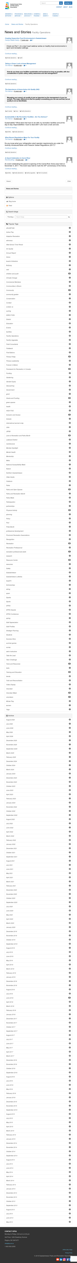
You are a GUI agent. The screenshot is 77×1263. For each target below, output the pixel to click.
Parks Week (38, 498)
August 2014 (38, 1160)
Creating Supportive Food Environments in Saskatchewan (25, 38)
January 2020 (38, 927)
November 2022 (38, 807)
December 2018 (38, 981)
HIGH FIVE (38, 411)
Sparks (38, 597)
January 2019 (38, 977)
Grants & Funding (55, 15)
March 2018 (38, 1006)
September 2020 (38, 902)
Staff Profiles (38, 626)
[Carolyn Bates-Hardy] (69, 40)
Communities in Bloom (38, 286)
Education (38, 323)
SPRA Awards (38, 610)
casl (38, 269)
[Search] (61, 3)
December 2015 (38, 1102)
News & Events (45, 15)
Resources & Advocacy (28, 15)
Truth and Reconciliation (38, 680)
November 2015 (38, 1106)
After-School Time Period (38, 245)
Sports (38, 601)
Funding (38, 373)
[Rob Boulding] (69, 160)
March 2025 (38, 753)
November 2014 (38, 1147)
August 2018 (38, 989)
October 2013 (38, 1201)
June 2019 (38, 956)
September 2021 (38, 857)
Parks (38, 485)
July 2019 (38, 952)
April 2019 (38, 965)
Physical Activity (38, 510)
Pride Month (38, 527)
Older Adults (38, 477)
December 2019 (38, 931)
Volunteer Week (38, 693)
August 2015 (38, 1114)
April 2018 (38, 1002)
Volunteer (38, 689)
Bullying (38, 265)
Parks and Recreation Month (38, 494)
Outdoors (38, 481)
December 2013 (38, 1193)
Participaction (38, 502)
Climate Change (38, 278)
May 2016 (38, 1089)
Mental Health (38, 452)
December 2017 (38, 1019)
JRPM (38, 431)
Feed (10, 205)
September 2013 (38, 1205)
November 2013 (38, 1197)
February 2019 (38, 973)
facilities (8, 131)
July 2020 (38, 906)
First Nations (38, 352)
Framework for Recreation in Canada (38, 369)
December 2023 (38, 778)
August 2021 (38, 861)
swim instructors (38, 651)
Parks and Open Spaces (38, 489)
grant (38, 394)
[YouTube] (57, 1259)
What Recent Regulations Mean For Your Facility (22, 137)
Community (38, 290)
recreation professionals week (38, 552)
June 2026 (38, 728)
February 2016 (38, 1093)
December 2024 (38, 761)
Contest (38, 303)
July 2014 (38, 1164)
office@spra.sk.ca (9, 1243)
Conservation (38, 298)
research (38, 556)
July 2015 (38, 1118)
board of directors (38, 261)
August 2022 (38, 819)
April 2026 (38, 736)
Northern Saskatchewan (38, 473)
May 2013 (38, 1222)
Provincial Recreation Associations (38, 535)
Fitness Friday (38, 357)
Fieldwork (38, 348)
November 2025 (38, 745)
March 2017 (38, 1056)
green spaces (38, 402)
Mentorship (38, 456)
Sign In (69, 3)
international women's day (38, 423)
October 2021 (38, 852)
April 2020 (38, 919)
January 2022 (38, 844)
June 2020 (38, 911)
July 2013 (38, 1214)
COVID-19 (38, 307)
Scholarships (38, 585)
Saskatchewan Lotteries (38, 577)
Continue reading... (11, 53)
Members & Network (8, 15)
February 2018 (38, 1010)
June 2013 (38, 1218)
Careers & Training (36, 15)
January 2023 (38, 803)
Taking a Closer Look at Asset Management (20, 63)
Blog (70, 7)
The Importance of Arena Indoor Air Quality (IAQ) (22, 89)
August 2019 (38, 948)
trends (38, 676)
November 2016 (38, 1064)
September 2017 (38, 1031)
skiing (38, 589)
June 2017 (38, 1043)
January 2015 (38, 1139)
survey (38, 647)
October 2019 (38, 940)
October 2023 (38, 786)
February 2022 (38, 840)
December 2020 (38, 890)
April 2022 (38, 832)
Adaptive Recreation (38, 236)
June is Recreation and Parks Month (38, 435)
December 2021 (38, 848)
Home (7, 24)
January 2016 (38, 1097)
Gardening (38, 377)
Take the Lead (38, 655)
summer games (38, 643)
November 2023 (38, 782)
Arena (16, 111)
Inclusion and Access (38, 415)
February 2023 (38, 798)
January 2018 (38, 1014)
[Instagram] (64, 1259)
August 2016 (38, 1077)
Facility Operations (11, 58)
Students (38, 635)
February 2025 (38, 757)
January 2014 (38, 1189)
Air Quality (9, 111)
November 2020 (38, 894)
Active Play (38, 232)
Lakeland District (38, 440)
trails (38, 668)
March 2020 (38, 923)
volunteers (38, 697)
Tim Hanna (8, 65)
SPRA (38, 606)
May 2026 (38, 732)
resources (38, 564)
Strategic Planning (38, 631)
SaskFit (38, 581)
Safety (38, 568)
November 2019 (38, 935)
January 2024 (38, 774)
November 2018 (38, 985)
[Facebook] (67, 1259)
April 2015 (38, 1126)
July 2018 (38, 994)
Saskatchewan (38, 572)
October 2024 (38, 765)
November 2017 (38, 1023)
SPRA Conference (38, 614)
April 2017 (38, 1052)
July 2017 (38, 1039)
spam (38, 593)
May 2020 (38, 915)
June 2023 (38, 790)
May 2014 (38, 1172)
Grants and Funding (38, 398)
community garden (38, 294)
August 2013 (38, 1209)
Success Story (38, 639)
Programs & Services (18, 15)
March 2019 (38, 969)
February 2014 (38, 1185)
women (38, 705)
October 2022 (38, 811)
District (38, 319)
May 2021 (38, 873)
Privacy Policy (68, 1253)
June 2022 (38, 828)
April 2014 (38, 1176)
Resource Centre (38, 560)
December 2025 (38, 740)
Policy (38, 519)
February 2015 (38, 1135)
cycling (38, 311)
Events (38, 328)
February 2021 (38, 886)
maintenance (38, 444)
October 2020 (38, 898)
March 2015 (38, 1131)
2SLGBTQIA (38, 228)
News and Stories (17, 24)
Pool (38, 523)
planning (38, 514)
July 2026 (38, 724)
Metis (38, 460)
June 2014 (38, 1168)
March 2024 (38, 769)
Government (38, 390)
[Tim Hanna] (69, 66)
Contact (59, 7)
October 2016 (38, 1068)
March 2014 (38, 1180)
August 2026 (38, 720)
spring (38, 618)
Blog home (12, 201)
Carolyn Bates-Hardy (12, 40)
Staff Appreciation (38, 622)
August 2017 (38, 1035)
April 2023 (38, 794)
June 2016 (38, 1085)
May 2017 (38, 1048)
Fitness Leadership (38, 361)
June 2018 (38, 998)
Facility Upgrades (30, 173)
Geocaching (38, 386)
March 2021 (38, 882)
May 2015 (38, 1122)
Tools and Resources (38, 664)
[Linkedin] (60, 1259)
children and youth (38, 274)
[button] (69, 217)
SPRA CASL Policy (67, 1249)
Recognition (38, 539)
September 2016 (38, 1072)
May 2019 (38, 960)
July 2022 (38, 823)
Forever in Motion (38, 365)
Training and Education (38, 672)
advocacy (38, 240)
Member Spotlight (38, 448)
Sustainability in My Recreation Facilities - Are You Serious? (26, 117)
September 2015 (38, 1110)
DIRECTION (38, 315)
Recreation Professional (38, 548)
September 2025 (38, 749)
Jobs (38, 427)
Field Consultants (42, 173)
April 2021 (38, 877)
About (65, 7)
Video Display (38, 684)
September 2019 (38, 944)
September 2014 (38, 1155)
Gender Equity (38, 382)
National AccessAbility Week (38, 465)
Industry (38, 419)
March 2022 (38, 836)
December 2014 (38, 1143)
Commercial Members (38, 282)
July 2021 (38, 865)
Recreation (38, 543)
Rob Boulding (9, 160)
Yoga (38, 709)
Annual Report (38, 253)
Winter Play (38, 701)
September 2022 (38, 815)
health (20, 58)
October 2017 (38, 1027)
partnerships (38, 506)
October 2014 (38, 1151)
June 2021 (38, 869)
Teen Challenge (38, 660)
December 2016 (38, 1060)
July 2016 (38, 1081)
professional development (38, 531)
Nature (38, 469)
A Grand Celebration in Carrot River (17, 158)
